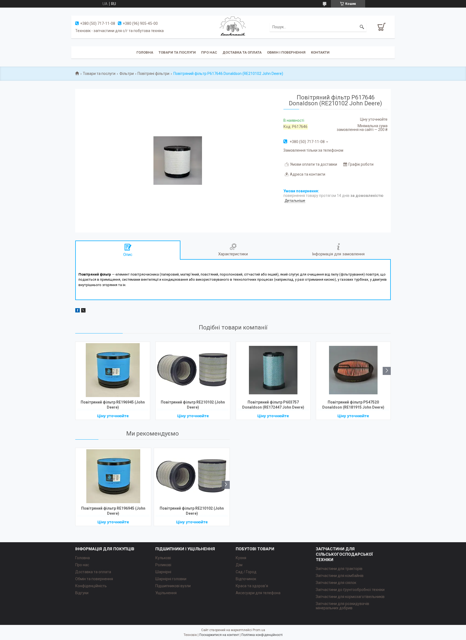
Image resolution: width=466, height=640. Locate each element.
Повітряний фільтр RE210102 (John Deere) (193, 404)
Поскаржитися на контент (219, 635)
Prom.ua (259, 630)
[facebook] (77, 311)
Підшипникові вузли (173, 586)
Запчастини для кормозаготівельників (350, 596)
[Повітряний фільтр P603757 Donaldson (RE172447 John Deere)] (273, 370)
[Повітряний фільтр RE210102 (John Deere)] (193, 370)
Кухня (241, 558)
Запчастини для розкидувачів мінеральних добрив (342, 605)
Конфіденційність (91, 586)
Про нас (209, 52)
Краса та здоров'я (252, 586)
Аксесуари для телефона (258, 593)
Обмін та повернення (94, 579)
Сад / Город (246, 572)
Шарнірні (163, 572)
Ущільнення (166, 593)
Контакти (320, 52)
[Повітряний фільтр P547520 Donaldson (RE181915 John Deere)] (353, 370)
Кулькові (163, 558)
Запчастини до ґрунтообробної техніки (350, 589)
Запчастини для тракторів (339, 568)
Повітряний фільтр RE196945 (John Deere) (113, 404)
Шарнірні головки (170, 579)
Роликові (163, 565)
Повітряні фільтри (153, 73)
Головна (144, 52)
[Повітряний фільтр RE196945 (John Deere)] (113, 370)
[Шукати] (362, 27)
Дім (239, 565)
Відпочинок (246, 579)
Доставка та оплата (242, 52)
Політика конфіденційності (262, 635)
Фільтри (126, 73)
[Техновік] (233, 27)
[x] (83, 311)
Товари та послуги (177, 52)
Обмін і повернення (286, 52)
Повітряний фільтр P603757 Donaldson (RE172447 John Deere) (273, 404)
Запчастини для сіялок (336, 582)
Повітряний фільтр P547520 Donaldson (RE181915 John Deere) (353, 404)
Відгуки (81, 593)
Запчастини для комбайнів (340, 575)
